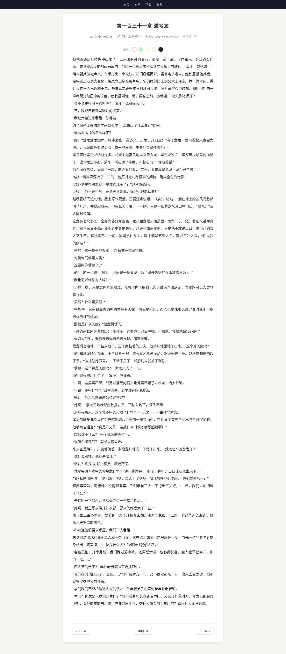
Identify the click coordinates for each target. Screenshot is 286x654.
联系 (159, 4)
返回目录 (143, 631)
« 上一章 (81, 631)
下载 (148, 4)
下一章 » (204, 631)
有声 (137, 4)
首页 (126, 4)
